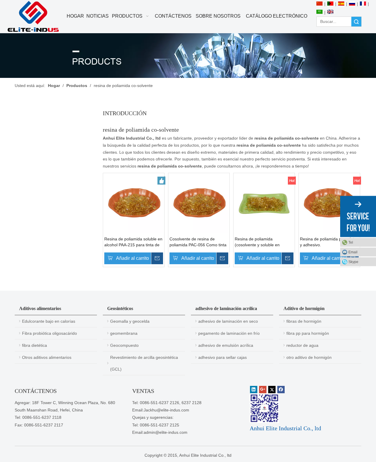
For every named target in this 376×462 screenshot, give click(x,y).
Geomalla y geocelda (130, 321)
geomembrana (123, 333)
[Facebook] (281, 389)
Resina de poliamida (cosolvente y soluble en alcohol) (257, 242)
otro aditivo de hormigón (309, 357)
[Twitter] (272, 389)
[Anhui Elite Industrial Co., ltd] (33, 16)
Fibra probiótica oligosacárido (49, 333)
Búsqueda (356, 21)
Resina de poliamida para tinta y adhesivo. (328, 242)
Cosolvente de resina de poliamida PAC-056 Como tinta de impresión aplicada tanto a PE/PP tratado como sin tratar (197, 242)
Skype (353, 262)
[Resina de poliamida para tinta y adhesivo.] (329, 203)
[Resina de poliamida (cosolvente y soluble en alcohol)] (264, 203)
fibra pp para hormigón (307, 333)
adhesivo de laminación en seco (228, 321)
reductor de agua (302, 345)
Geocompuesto (124, 345)
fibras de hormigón (303, 321)
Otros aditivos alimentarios (46, 357)
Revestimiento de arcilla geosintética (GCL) (144, 363)
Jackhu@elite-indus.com (166, 410)
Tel (350, 242)
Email (352, 252)
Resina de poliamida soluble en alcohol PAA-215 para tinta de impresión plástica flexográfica (133, 242)
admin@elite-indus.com (165, 432)
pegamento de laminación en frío (229, 333)
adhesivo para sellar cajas (222, 357)
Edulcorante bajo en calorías (48, 321)
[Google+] (262, 389)
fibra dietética (34, 345)
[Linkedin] (253, 389)
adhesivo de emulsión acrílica (225, 345)
